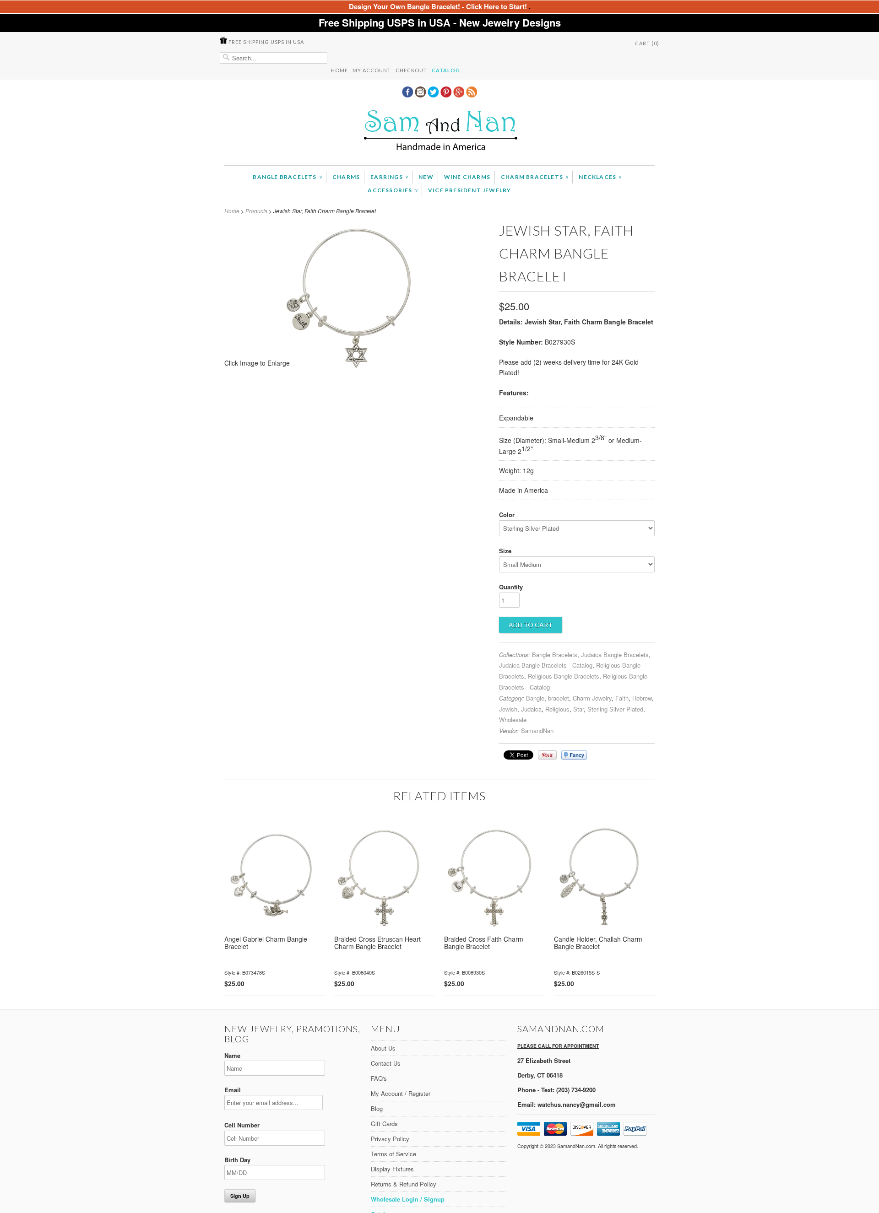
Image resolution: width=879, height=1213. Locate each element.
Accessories (393, 190)
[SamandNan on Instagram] (421, 94)
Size (505, 550)
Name (232, 1055)
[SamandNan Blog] (471, 94)
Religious (557, 709)
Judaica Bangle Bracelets (615, 654)
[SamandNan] (439, 131)
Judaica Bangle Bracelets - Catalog (545, 665)
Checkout (411, 70)
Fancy (574, 755)
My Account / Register (400, 1093)
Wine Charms (467, 176)
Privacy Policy (390, 1138)
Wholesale (512, 719)
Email (232, 1089)
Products (256, 211)
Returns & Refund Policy (403, 1184)
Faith (622, 698)
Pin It (547, 755)
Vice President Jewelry (469, 190)
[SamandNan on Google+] (459, 94)
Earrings (389, 176)
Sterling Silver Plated (615, 709)
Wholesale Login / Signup (408, 1199)
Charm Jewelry (592, 698)
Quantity (511, 586)
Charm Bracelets (534, 176)
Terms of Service (393, 1153)
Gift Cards (384, 1123)
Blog (377, 1108)
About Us (383, 1048)
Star (578, 709)
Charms (346, 176)
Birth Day (237, 1159)
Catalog (446, 70)
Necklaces (600, 176)
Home (339, 70)
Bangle (535, 698)
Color (507, 514)
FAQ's (379, 1078)
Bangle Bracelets (287, 176)
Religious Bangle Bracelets (563, 676)
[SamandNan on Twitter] (434, 94)
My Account (372, 70)
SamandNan (537, 730)
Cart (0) (647, 43)
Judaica (531, 709)
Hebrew (641, 698)
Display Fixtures (392, 1168)
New (426, 176)
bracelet (558, 698)
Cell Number (242, 1125)
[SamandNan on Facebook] (408, 94)
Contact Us (386, 1063)
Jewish (508, 709)
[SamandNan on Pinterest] (446, 94)
